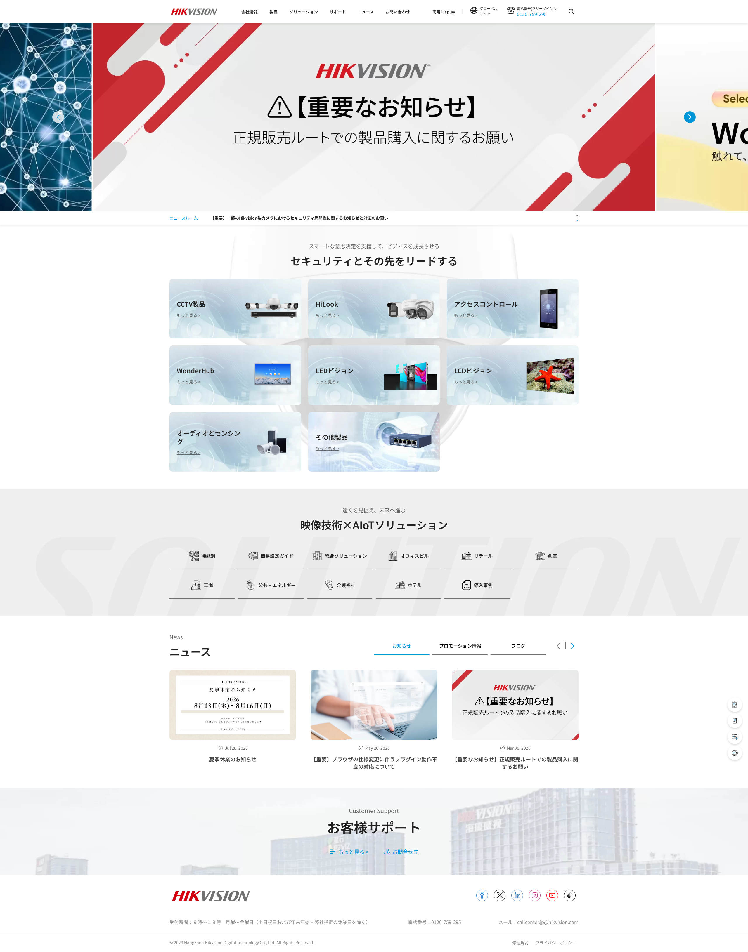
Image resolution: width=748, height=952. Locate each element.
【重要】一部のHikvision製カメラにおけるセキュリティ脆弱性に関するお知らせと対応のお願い (299, 218)
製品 (273, 12)
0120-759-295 (532, 14)
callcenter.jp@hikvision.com (548, 921)
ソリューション (303, 12)
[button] (58, 117)
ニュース (366, 12)
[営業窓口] (735, 704)
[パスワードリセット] (735, 736)
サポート (338, 12)
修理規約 (520, 943)
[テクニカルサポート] (735, 720)
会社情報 (249, 12)
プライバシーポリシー (555, 943)
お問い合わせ (397, 12)
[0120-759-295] (735, 753)
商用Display (443, 12)
